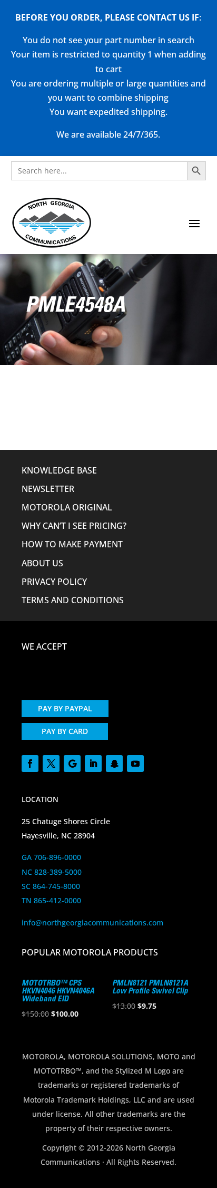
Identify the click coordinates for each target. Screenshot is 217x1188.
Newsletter (48, 489)
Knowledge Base (59, 470)
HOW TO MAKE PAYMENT (72, 544)
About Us (42, 563)
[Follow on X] (51, 763)
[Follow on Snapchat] (114, 763)
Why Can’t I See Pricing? (74, 526)
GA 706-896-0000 (51, 857)
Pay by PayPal (65, 708)
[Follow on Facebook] (30, 763)
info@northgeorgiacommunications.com (92, 922)
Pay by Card (65, 731)
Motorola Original (67, 507)
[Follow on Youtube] (135, 763)
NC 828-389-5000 (52, 872)
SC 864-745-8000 (51, 886)
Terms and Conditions (73, 600)
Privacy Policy (54, 581)
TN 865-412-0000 (51, 900)
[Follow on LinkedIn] (93, 763)
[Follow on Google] (72, 763)
